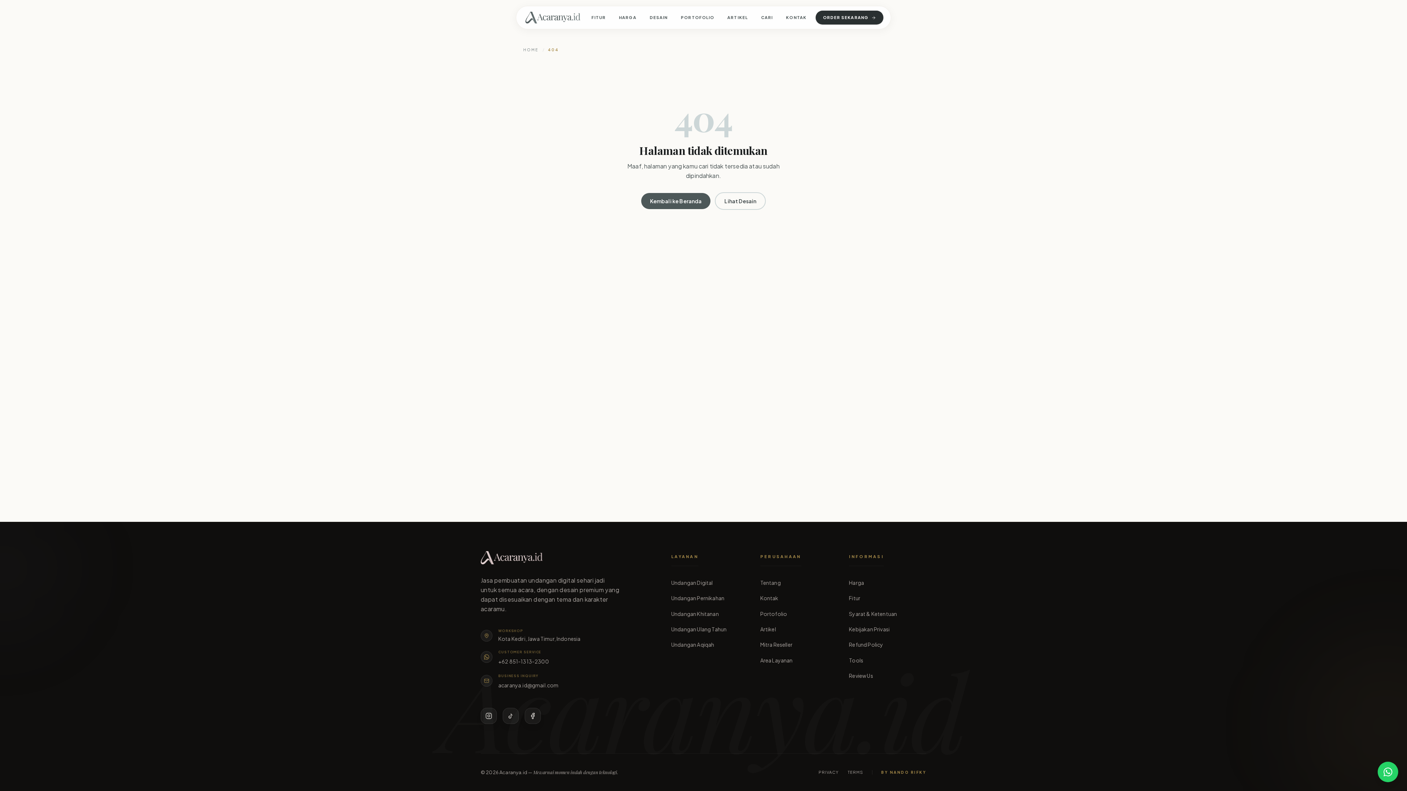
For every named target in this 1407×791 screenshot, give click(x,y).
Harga (627, 17)
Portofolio (697, 17)
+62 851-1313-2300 (523, 661)
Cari (767, 17)
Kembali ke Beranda (676, 201)
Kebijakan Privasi (869, 629)
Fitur (598, 17)
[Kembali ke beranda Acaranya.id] (553, 17)
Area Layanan (776, 660)
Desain (659, 17)
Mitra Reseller (776, 644)
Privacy (829, 772)
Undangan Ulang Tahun (699, 629)
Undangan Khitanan (695, 613)
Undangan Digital (692, 582)
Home (530, 50)
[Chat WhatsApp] (1388, 772)
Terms (856, 772)
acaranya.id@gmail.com (528, 685)
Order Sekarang (845, 17)
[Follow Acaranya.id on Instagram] (489, 716)
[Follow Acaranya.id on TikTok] (511, 716)
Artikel (737, 17)
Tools (856, 660)
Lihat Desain (740, 201)
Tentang (770, 582)
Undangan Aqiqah (692, 644)
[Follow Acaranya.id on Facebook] (533, 716)
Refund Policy (866, 644)
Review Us (861, 675)
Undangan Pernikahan (697, 598)
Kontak (796, 17)
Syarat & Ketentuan (873, 613)
